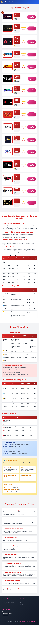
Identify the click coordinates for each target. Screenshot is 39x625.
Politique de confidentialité (24, 621)
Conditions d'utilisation (32, 621)
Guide (31, 1)
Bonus (34, 1)
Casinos (26, 1)
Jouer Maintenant (32, 17)
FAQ (37, 1)
